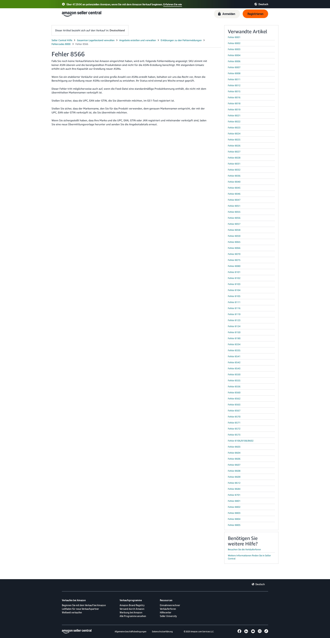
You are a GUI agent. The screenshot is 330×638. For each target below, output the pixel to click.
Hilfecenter (165, 612)
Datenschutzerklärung (162, 631)
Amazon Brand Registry (132, 605)
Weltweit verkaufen (72, 612)
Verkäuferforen (168, 608)
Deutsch (260, 584)
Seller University (168, 616)
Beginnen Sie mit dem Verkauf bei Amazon (84, 605)
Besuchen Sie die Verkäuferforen (244, 549)
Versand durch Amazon (132, 608)
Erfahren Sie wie (172, 4)
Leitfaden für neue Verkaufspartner (80, 608)
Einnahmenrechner (170, 605)
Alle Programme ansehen (133, 616)
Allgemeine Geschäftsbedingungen (130, 631)
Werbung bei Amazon (131, 612)
